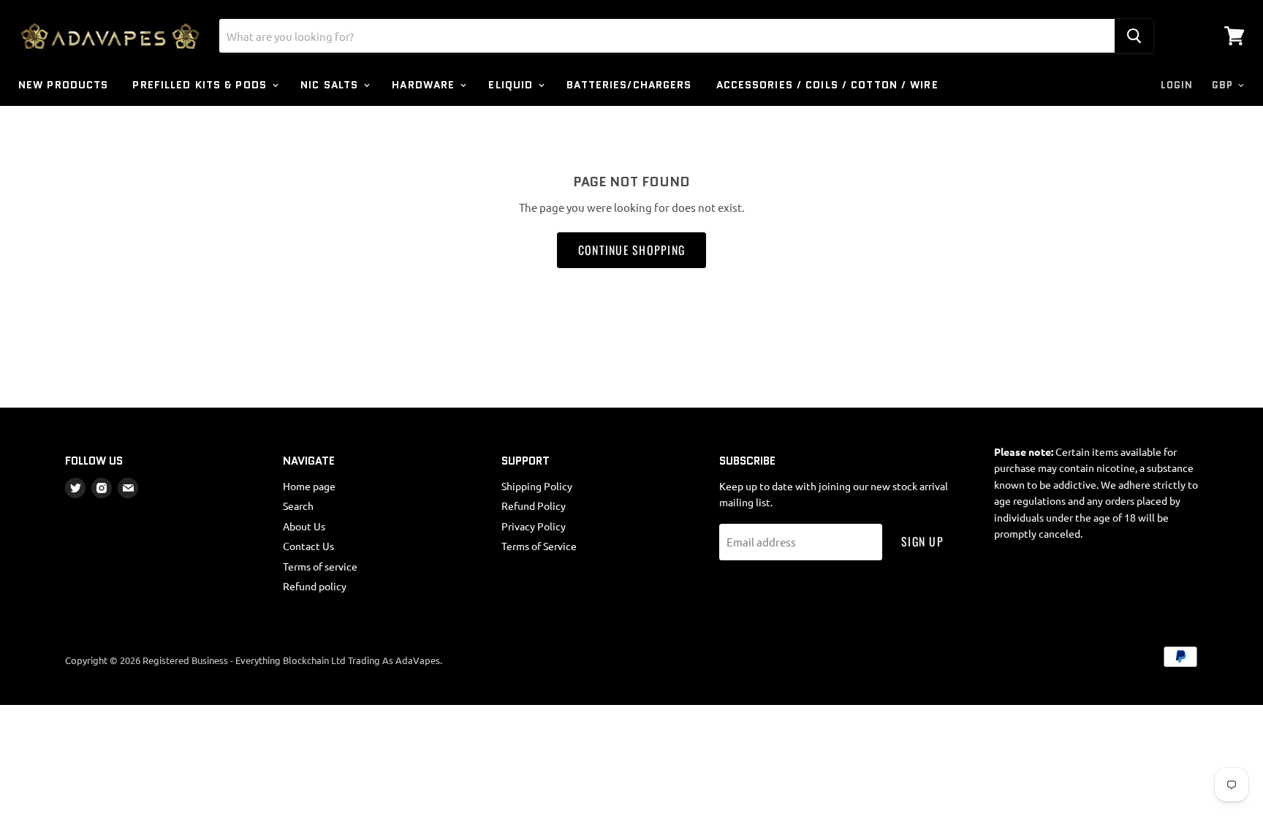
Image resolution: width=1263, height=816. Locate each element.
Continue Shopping (632, 250)
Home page (309, 485)
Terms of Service (539, 545)
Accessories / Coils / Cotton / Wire (827, 84)
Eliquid (512, 84)
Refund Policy (533, 505)
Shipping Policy (536, 485)
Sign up (922, 541)
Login (1177, 85)
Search (298, 505)
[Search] (1134, 36)
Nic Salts (331, 84)
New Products (63, 84)
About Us (304, 526)
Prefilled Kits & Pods (201, 84)
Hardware (425, 84)
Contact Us (308, 545)
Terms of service (320, 566)
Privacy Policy (533, 526)
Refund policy (314, 585)
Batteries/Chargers (628, 84)
